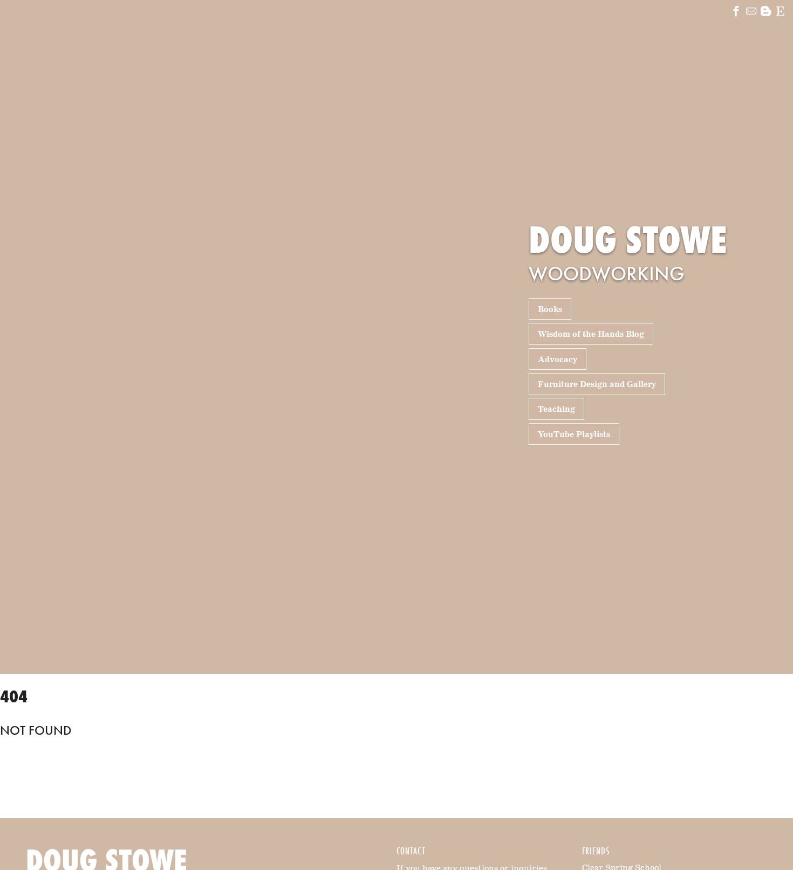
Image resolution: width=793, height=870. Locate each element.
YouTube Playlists (574, 434)
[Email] (751, 12)
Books (550, 309)
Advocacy (557, 359)
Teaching (556, 409)
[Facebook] (736, 12)
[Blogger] (766, 12)
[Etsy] (780, 12)
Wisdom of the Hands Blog (591, 334)
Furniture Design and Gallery (597, 384)
